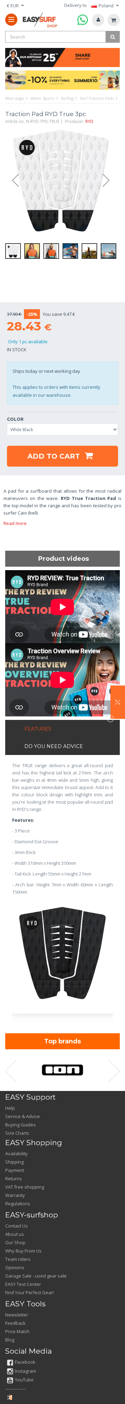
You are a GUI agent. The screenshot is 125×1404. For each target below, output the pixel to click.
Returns (13, 1178)
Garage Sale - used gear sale (36, 1276)
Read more (15, 523)
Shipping (14, 1162)
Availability (16, 1153)
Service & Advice (22, 1116)
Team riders (18, 1259)
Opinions (14, 1267)
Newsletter (16, 1315)
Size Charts (17, 1133)
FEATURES (37, 729)
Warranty (15, 1195)
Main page (14, 98)
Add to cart (54, 456)
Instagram (25, 1371)
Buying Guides (20, 1125)
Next (109, 181)
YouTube (24, 1380)
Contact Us (16, 1226)
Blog (9, 1340)
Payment (14, 1170)
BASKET (114, 20)
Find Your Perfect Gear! (29, 1292)
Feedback (15, 1323)
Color (15, 419)
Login (98, 20)
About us (14, 1234)
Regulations (17, 1203)
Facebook (25, 1362)
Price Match (17, 1331)
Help (10, 1108)
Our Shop (15, 1242)
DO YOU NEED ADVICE (53, 746)
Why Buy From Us (23, 1251)
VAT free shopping (24, 1187)
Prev (12, 181)
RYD (89, 121)
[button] (117, 702)
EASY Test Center (23, 1284)
